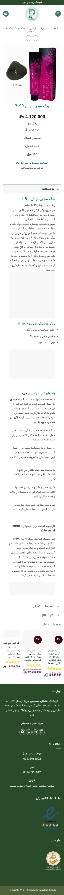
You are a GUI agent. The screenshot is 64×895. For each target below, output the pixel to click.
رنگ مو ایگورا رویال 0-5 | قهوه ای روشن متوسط (32, 657)
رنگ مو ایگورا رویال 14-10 (13, 655)
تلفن (32, 767)
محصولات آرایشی (39, 28)
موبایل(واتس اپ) (32, 754)
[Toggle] (57, 189)
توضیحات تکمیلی (43, 606)
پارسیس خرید (29, 393)
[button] (58, 14)
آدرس (32, 781)
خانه (56, 28)
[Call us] (29, 732)
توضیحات (48, 189)
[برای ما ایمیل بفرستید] (35, 732)
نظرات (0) (48, 615)
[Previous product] (28, 38)
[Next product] (35, 38)
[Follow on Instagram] (42, 732)
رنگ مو (21, 28)
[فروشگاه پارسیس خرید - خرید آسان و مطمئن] (32, 13)
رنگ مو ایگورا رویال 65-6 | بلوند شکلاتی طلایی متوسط (54, 658)
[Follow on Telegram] (22, 732)
